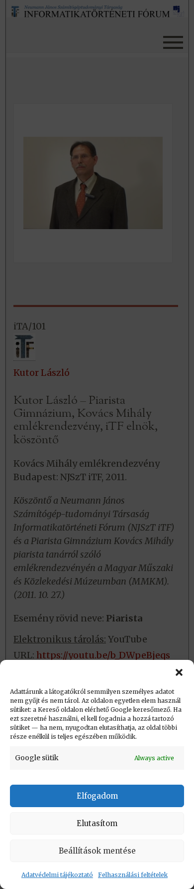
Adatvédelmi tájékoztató (57, 875)
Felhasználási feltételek (133, 875)
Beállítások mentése (97, 851)
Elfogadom (97, 796)
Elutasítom (97, 823)
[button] (179, 672)
